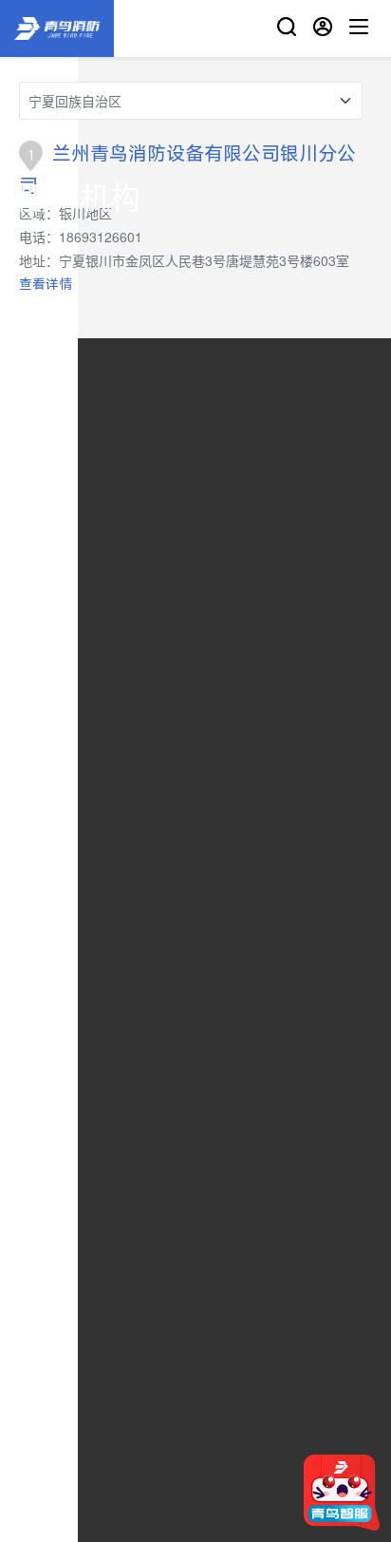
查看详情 (45, 284)
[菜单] (359, 29)
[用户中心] (323, 29)
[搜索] (287, 29)
